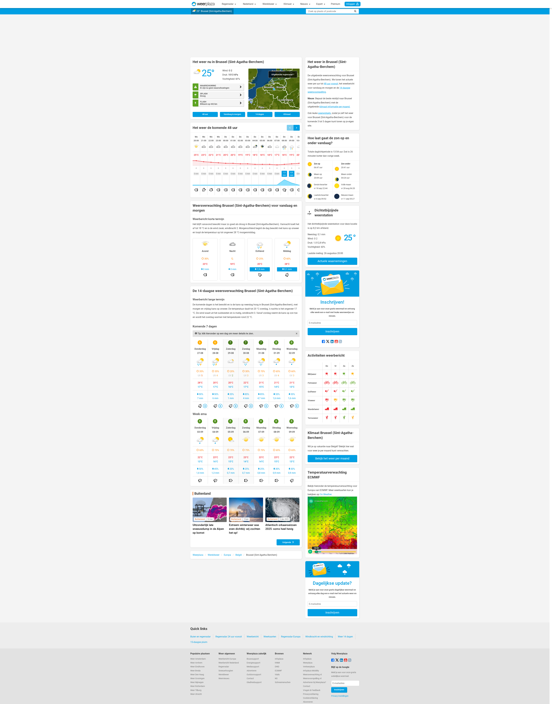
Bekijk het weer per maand (332, 458)
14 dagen (259, 114)
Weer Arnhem (196, 663)
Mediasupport (253, 666)
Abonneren (308, 702)
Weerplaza (307, 663)
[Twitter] (328, 342)
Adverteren (251, 670)
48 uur (205, 114)
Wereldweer (268, 4)
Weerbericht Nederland (228, 663)
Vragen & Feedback (311, 690)
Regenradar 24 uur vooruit (228, 636)
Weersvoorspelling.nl (312, 678)
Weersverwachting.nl (312, 674)
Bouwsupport (253, 659)
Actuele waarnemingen (332, 261)
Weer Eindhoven (197, 666)
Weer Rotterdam (197, 686)
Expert (319, 4)
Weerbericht (253, 636)
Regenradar (228, 4)
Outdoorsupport (254, 674)
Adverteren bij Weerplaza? (314, 682)
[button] (274, 89)
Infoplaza (279, 659)
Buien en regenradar (200, 636)
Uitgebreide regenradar (282, 74)
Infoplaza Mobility (311, 670)
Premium (335, 4)
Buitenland (202, 494)
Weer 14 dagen (345, 636)
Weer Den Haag (197, 674)
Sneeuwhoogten (225, 670)
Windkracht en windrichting (319, 636)
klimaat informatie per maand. (334, 106)
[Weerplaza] (203, 4)
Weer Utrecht (196, 694)
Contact (250, 678)
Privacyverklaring (310, 694)
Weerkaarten (269, 636)
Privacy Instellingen (339, 696)
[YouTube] (336, 342)
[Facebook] (323, 342)
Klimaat (288, 4)
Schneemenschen (283, 682)
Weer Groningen (197, 678)
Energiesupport (253, 663)
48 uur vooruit (331, 83)
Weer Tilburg (195, 690)
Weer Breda (195, 670)
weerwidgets (324, 113)
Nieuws (304, 4)
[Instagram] (340, 342)
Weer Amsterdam (198, 659)
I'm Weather (325, 494)
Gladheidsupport (254, 682)
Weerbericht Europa (227, 659)
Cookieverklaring (310, 698)
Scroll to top (547, 699)
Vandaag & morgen (232, 114)
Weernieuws (223, 678)
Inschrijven (332, 331)
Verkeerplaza (309, 666)
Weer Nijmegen (197, 682)
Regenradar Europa (290, 636)
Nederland (248, 4)
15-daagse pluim (198, 642)
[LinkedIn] (332, 342)
